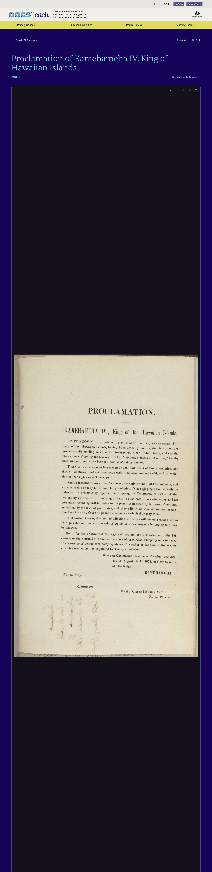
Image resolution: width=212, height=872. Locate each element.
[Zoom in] (177, 90)
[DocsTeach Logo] (29, 15)
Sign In (167, 4)
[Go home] (189, 90)
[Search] (154, 4)
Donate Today (194, 4)
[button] (179, 40)
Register (179, 4)
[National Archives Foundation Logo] (197, 15)
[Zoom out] (183, 90)
